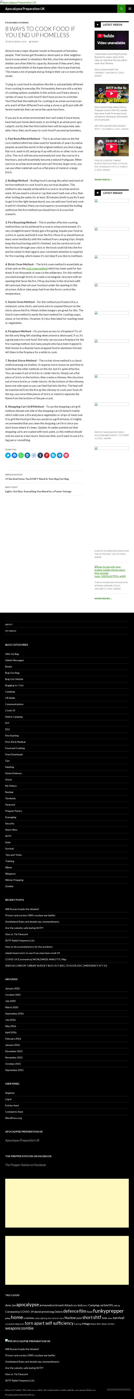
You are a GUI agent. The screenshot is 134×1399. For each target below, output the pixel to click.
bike (75, 1305)
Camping (10, 691)
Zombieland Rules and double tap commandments (32, 921)
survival (118, 1318)
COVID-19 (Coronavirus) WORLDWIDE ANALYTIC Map (35, 959)
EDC (7, 729)
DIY (7, 722)
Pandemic (10, 798)
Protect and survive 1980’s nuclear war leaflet (30, 915)
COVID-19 (27, 1311)
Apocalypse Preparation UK (25, 9)
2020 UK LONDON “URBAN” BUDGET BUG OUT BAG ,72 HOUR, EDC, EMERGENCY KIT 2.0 (111, 163)
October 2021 (13, 994)
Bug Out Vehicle (14, 679)
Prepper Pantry (13, 810)
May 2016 (10, 1026)
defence (71, 1311)
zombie (27, 1328)
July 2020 (10, 1000)
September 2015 (14, 1070)
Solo (104, 1317)
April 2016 (10, 1032)
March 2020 (11, 1007)
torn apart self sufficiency (49, 1323)
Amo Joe (10, 1305)
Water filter (96, 1324)
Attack (68, 1305)
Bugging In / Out (14, 685)
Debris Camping (14, 716)
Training (9, 861)
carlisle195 (106, 1305)
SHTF (8, 835)
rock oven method (37, 268)
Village (86, 1323)
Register (10, 1092)
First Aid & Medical (15, 741)
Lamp (37, 1318)
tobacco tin (19, 1324)
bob (80, 1305)
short (88, 1317)
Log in (8, 1099)
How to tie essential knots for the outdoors (29, 946)
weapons (13, 1328)
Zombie (9, 886)
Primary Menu (130, 9)
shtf (97, 1317)
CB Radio (10, 697)
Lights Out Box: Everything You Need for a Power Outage (38, 489)
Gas (7, 760)
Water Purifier (108, 1324)
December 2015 (14, 1051)
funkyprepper (108, 1311)
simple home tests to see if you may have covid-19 (32, 953)
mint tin (55, 1318)
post (79, 1317)
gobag (7, 1318)
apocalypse (27, 1304)
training (77, 1324)
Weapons (10, 873)
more (61, 1318)
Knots (8, 779)
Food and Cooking (16, 22)
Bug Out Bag (12, 672)
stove (110, 1318)
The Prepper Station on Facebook (28, 1156)
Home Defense (13, 773)
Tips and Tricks (13, 854)
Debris (58, 1311)
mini (49, 1318)
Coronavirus (12, 1311)
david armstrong (44, 1311)
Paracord (10, 804)
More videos (103, 179)
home (17, 1317)
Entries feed (12, 1105)
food (89, 1311)
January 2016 (12, 1044)
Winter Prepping (14, 879)
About (9, 624)
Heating (9, 766)
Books (8, 666)
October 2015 (13, 1063)
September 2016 (14, 1013)
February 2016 (13, 1038)
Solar (8, 842)
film (82, 1311)
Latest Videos (112, 24)
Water (8, 867)
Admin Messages (14, 660)
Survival (9, 848)
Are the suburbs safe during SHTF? (24, 927)
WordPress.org (13, 1117)
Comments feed (14, 1111)
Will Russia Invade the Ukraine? (22, 909)
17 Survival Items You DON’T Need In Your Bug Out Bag (37, 476)
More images (103, 598)
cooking (116, 1305)
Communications (14, 704)
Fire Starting (12, 735)
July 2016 (10, 1019)
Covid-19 (10, 710)
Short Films (11, 829)
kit (25, 1318)
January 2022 (12, 988)
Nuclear (9, 792)
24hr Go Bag (12, 653)
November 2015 (14, 1057)
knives (30, 1317)
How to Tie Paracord (16, 934)
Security (9, 823)
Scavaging (10, 817)
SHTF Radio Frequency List (20, 940)
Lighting (43, 1318)
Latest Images (112, 192)
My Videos (10, 631)
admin (34, 41)
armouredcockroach (51, 1305)
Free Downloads (14, 754)
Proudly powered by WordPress (20, 1394)
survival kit (10, 1324)
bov (84, 1305)
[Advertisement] (67, 1203)
